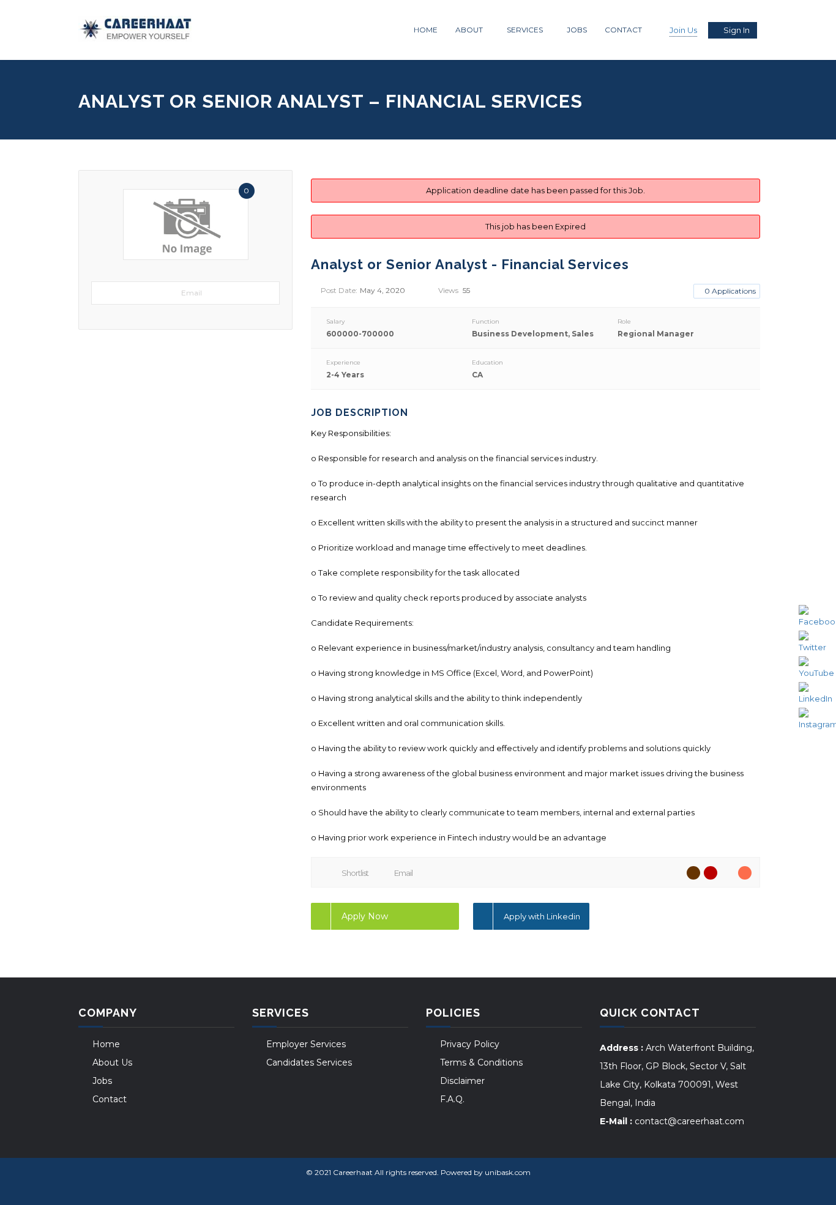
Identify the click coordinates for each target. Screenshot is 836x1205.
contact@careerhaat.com (689, 1121)
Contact (623, 29)
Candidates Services (309, 1062)
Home (426, 29)
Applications (730, 290)
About (469, 29)
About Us (112, 1062)
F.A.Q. (452, 1099)
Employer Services (306, 1044)
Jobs (577, 29)
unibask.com (508, 1172)
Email (191, 292)
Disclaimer (462, 1080)
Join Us (683, 30)
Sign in (736, 30)
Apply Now (364, 916)
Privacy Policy (469, 1044)
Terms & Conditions (481, 1062)
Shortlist (354, 873)
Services (525, 29)
